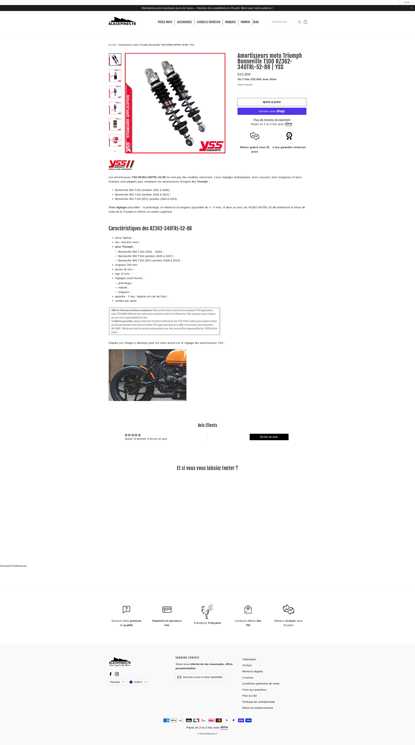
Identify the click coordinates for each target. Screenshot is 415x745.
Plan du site (249, 695)
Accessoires (184, 22)
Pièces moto (165, 22)
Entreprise (207, 623)
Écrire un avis (269, 437)
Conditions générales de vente (260, 683)
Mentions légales (252, 671)
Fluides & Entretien (208, 22)
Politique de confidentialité (258, 701)
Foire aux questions (254, 689)
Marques (230, 22)
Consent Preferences (13, 565)
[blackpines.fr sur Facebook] (111, 674)
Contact (247, 665)
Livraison (248, 677)
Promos (245, 22)
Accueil (112, 44)
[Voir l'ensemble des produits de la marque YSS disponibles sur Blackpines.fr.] (122, 168)
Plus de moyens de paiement (272, 119)
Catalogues (249, 659)
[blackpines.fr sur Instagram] (117, 674)
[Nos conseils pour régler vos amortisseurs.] (147, 400)
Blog (256, 22)
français (115, 681)
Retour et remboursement (257, 707)
